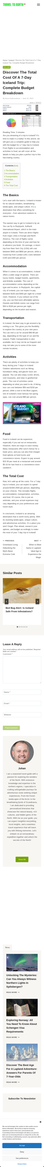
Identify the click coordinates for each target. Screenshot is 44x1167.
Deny (22, 1152)
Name (7, 692)
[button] (40, 1122)
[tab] (17, 626)
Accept (22, 1145)
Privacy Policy (22, 1164)
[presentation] (22, 590)
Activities (8, 179)
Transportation (11, 176)
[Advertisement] (22, 32)
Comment (8, 654)
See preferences (22, 1158)
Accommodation (11, 173)
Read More (12, 992)
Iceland (6, 67)
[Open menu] (38, 4)
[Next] (37, 601)
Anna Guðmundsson (12, 98)
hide (15, 166)
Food (7, 182)
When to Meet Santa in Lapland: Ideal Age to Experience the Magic (33, 549)
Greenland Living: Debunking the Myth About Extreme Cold (10, 547)
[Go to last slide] (6, 601)
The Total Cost (11, 185)
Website (7, 715)
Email (7, 703)
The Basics (9, 170)
